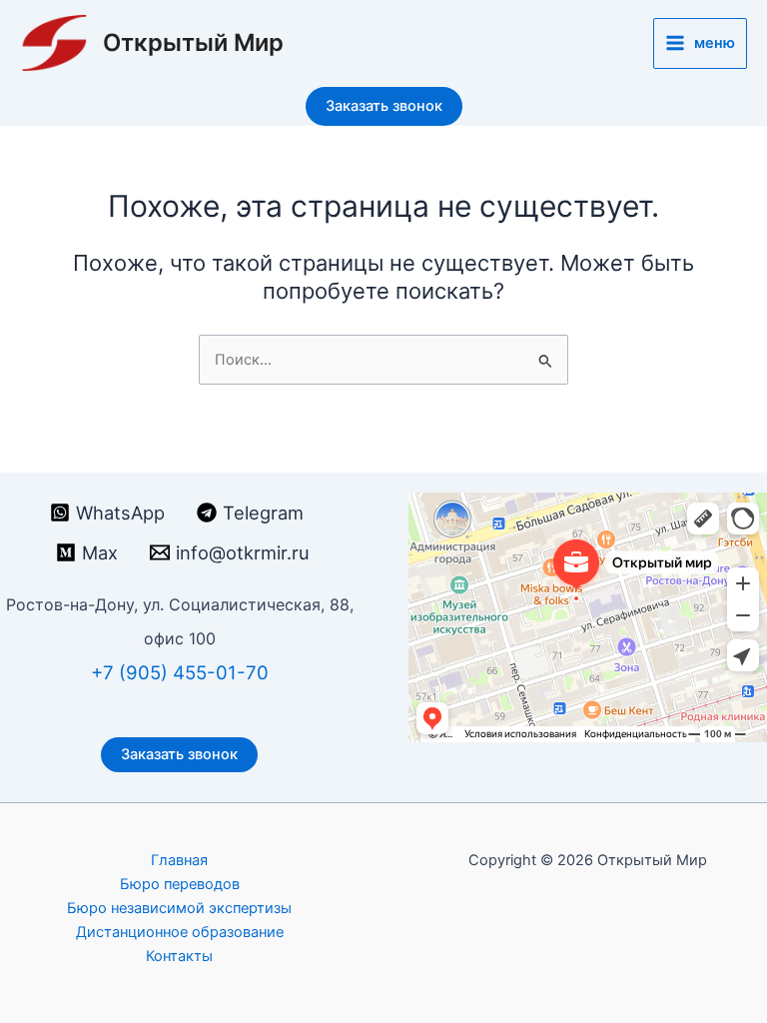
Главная (179, 860)
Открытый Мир (193, 42)
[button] (384, 106)
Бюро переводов (180, 884)
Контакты (179, 956)
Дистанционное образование (180, 932)
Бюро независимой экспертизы (179, 908)
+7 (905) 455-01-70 (180, 672)
